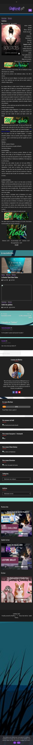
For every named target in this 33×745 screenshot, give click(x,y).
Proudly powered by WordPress (9, 616)
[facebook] (13, 392)
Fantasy (3, 274)
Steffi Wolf (15, 23)
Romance (10, 18)
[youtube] (19, 392)
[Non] (31, 740)
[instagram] (16, 392)
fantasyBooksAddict (6, 328)
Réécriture (8, 274)
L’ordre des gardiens (7, 305)
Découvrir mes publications (16, 388)
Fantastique (4, 18)
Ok (14, 742)
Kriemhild (4, 341)
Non (19, 742)
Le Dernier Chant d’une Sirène (10, 277)
